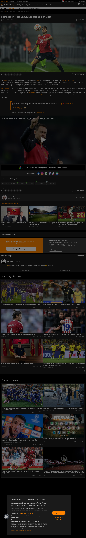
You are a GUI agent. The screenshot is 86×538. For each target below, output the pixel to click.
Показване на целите (58, 518)
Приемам (59, 513)
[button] (6, 516)
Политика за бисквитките (26, 513)
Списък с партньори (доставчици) (21, 530)
